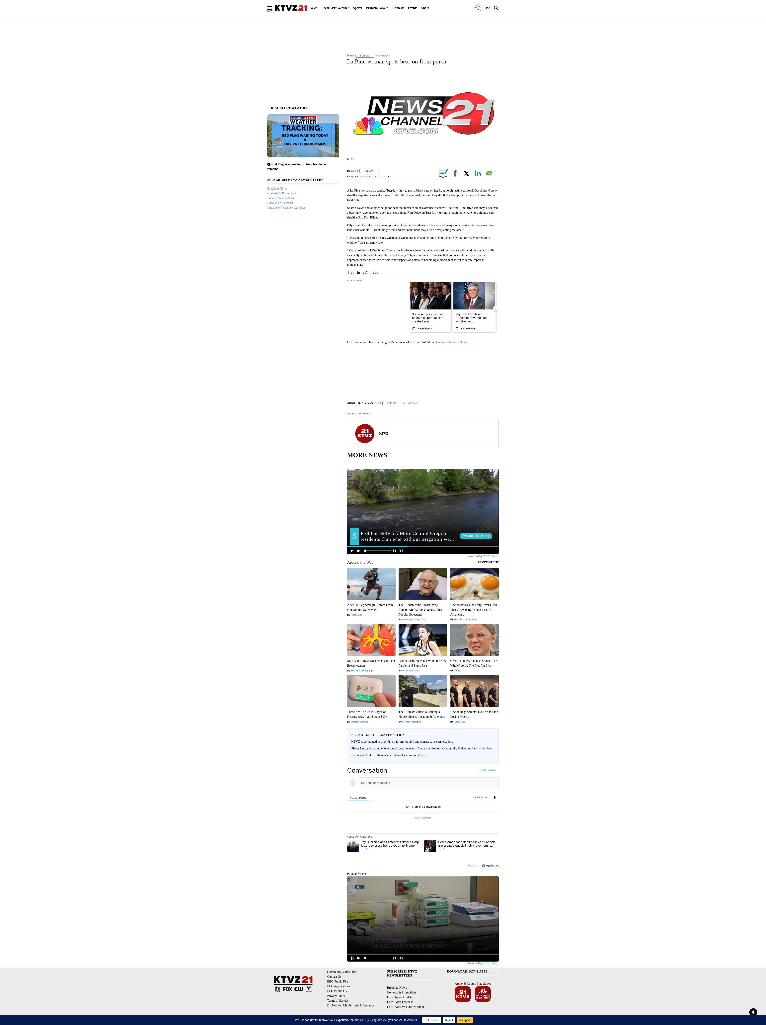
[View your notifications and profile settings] (495, 798)
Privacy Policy (336, 995)
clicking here (484, 748)
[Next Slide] (495, 308)
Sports (357, 8)
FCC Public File (337, 991)
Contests (398, 8)
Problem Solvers (377, 8)
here (423, 755)
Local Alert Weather (335, 8)
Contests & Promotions (281, 193)
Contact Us (334, 976)
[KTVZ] (291, 8)
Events (412, 8)
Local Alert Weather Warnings (286, 207)
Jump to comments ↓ (360, 413)
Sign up (492, 770)
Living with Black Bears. (452, 342)
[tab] (358, 797)
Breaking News (277, 188)
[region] (423, 818)
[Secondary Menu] (272, 8)
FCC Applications (338, 986)
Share (425, 8)
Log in (482, 770)
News (313, 8)
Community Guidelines (341, 972)
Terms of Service (337, 1000)
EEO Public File (337, 981)
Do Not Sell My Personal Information (351, 1005)
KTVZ (354, 170)
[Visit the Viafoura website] (490, 866)
